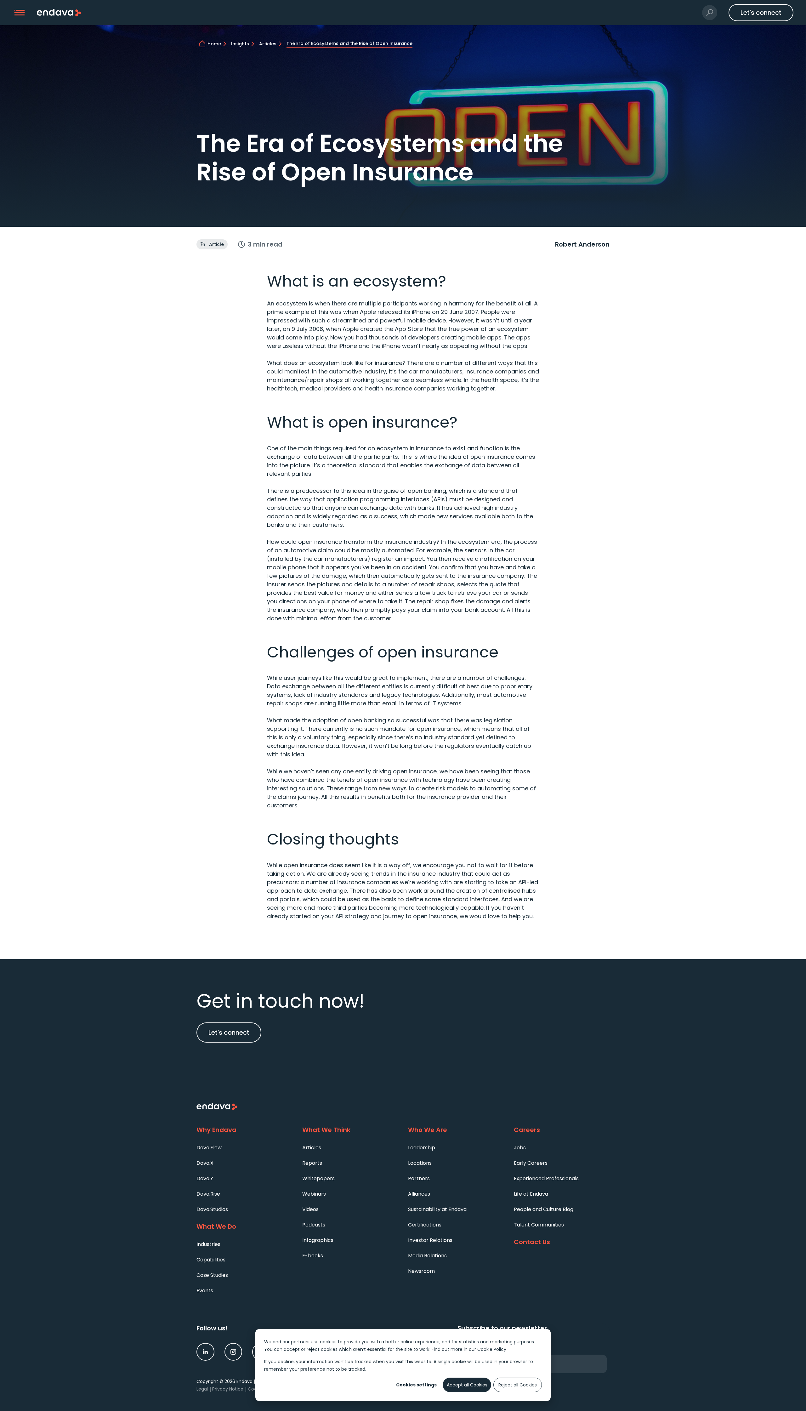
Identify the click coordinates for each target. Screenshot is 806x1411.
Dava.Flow (209, 1147)
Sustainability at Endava (437, 1209)
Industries (208, 1244)
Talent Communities (539, 1224)
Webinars (314, 1194)
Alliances (419, 1194)
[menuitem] (244, 1147)
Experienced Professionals (546, 1178)
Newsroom (421, 1271)
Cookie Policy (491, 1349)
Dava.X (204, 1163)
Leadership (421, 1147)
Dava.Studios (212, 1209)
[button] (20, 13)
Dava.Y (204, 1178)
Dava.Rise (208, 1194)
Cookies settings (416, 1385)
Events (204, 1290)
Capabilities (210, 1259)
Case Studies (212, 1275)
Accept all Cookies (467, 1385)
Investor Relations (430, 1240)
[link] (205, 1352)
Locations (420, 1163)
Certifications (424, 1224)
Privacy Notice (227, 1389)
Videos (310, 1209)
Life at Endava (531, 1194)
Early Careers (531, 1163)
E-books (312, 1255)
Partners (419, 1178)
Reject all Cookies (517, 1385)
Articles (311, 1147)
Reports (312, 1163)
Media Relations (427, 1255)
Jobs (520, 1147)
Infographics (317, 1240)
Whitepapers (318, 1178)
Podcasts (313, 1224)
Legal (202, 1389)
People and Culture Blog (543, 1209)
